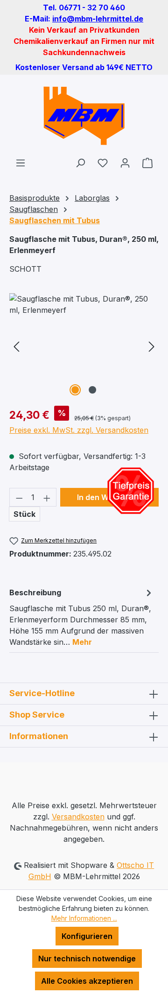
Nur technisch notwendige (87, 958)
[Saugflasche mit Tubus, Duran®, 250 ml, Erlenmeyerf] (84, 345)
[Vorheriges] (16, 346)
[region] (84, 345)
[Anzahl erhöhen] (47, 497)
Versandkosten (78, 816)
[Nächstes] (152, 346)
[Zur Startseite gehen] (84, 116)
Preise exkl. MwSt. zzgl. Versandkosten (78, 430)
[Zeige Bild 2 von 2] (92, 390)
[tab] (81, 617)
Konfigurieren (87, 936)
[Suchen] (80, 162)
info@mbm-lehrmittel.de (97, 18)
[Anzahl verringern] (19, 497)
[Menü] (20, 162)
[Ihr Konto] (125, 162)
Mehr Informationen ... (84, 918)
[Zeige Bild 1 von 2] (75, 390)
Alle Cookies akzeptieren (87, 981)
